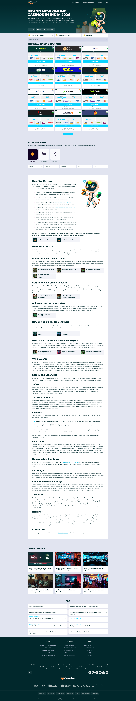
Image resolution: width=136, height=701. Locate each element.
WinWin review (95, 106)
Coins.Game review (95, 85)
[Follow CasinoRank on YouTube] (100, 672)
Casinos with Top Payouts (48, 655)
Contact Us (90, 658)
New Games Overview (70, 648)
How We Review (89, 648)
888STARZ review (41, 128)
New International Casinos (70, 653)
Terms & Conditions (78, 699)
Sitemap (96, 699)
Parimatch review (68, 85)
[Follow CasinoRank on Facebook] (89, 672)
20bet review (41, 85)
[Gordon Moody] (65, 686)
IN (29, 672)
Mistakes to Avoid (69, 645)
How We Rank (89, 650)
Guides (100, 2)
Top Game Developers (70, 658)
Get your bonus (41, 61)
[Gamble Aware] (85, 686)
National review (68, 64)
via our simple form (63, 533)
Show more (67, 134)
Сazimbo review (68, 128)
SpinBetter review (41, 64)
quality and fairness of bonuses (63, 202)
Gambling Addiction (69, 655)
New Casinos (75, 2)
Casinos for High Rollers (47, 650)
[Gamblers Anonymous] (43, 686)
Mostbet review (40, 106)
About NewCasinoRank (90, 645)
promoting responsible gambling (70, 462)
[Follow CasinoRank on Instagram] (93, 672)
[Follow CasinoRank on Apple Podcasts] (107, 672)
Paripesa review (95, 64)
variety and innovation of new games (65, 207)
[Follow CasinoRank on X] (96, 672)
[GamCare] (53, 686)
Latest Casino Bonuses (88, 2)
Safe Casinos (48, 648)
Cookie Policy (41, 699)
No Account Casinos (48, 653)
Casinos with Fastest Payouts (48, 645)
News (106, 2)
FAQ (90, 653)
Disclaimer (90, 655)
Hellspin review (95, 128)
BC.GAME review (68, 106)
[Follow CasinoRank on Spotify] (103, 672)
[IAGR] (36, 686)
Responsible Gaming (69, 650)
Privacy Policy (59, 699)
